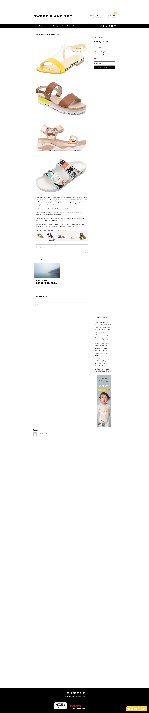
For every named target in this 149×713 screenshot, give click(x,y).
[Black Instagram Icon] (100, 41)
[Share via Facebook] (36, 247)
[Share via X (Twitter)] (40, 247)
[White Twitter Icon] (84, 693)
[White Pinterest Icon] (115, 26)
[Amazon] (106, 26)
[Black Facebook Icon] (94, 41)
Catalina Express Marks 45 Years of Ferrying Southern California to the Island (45, 282)
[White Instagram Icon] (101, 26)
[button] (115, 13)
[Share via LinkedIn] (45, 247)
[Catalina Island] (47, 270)
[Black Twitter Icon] (97, 41)
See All (86, 259)
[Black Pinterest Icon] (103, 41)
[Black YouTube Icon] (106, 41)
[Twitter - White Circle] (112, 26)
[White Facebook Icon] (104, 26)
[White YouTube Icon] (109, 26)
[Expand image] (62, 58)
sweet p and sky (53, 16)
